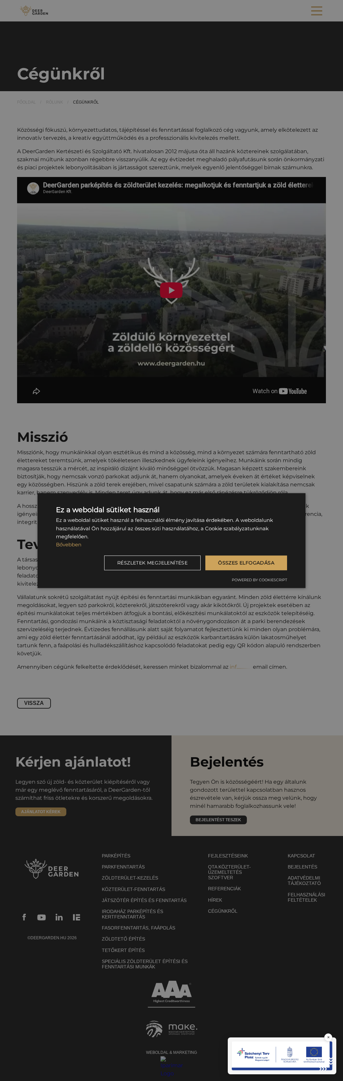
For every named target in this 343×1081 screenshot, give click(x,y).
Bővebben (68, 544)
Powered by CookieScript (259, 580)
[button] (153, 563)
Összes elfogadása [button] (246, 563)
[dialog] (171, 540)
